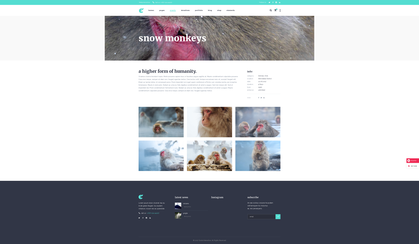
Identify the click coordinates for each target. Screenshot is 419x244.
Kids (266, 76)
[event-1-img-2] (209, 122)
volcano (186, 203)
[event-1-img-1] (161, 122)
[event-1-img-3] (257, 122)
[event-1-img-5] (209, 156)
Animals (261, 76)
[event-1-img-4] (161, 156)
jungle (185, 213)
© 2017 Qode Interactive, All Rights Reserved (209, 240)
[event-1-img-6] (257, 156)
